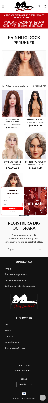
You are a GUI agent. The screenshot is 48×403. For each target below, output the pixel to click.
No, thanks (12, 211)
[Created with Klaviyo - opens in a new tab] (24, 215)
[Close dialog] (45, 188)
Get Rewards (12, 208)
